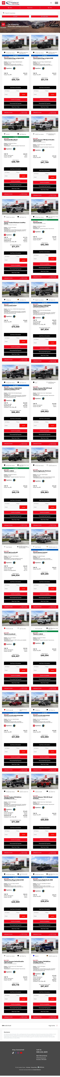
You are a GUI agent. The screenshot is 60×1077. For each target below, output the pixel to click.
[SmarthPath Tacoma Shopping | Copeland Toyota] (30, 27)
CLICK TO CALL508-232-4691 (24, 112)
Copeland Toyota (8, 112)
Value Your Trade (15, 107)
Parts (50, 7)
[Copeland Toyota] (13, 3)
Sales (10, 7)
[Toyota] (3, 3)
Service (30, 7)
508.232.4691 (42, 1052)
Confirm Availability (15, 99)
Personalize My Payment (15, 103)
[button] (28, 40)
